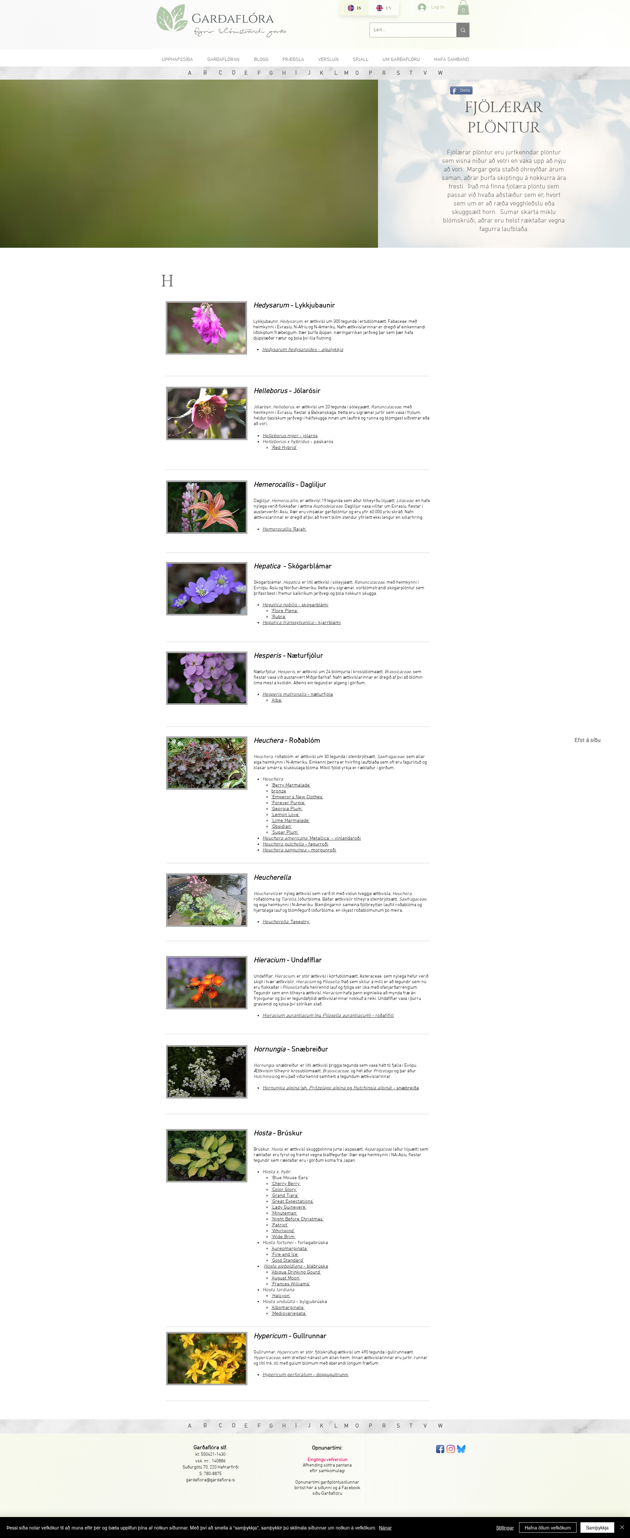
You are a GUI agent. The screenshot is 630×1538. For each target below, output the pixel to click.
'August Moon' (285, 1278)
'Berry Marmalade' (291, 785)
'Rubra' (278, 617)
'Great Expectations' (292, 1201)
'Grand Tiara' (285, 1195)
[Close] (622, 1527)
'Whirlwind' (283, 1231)
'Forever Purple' (288, 803)
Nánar (385, 1527)
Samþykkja (597, 1527)
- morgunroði (299, 850)
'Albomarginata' (287, 1308)
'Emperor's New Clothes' (297, 797)
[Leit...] (462, 30)
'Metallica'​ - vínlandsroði (311, 838)
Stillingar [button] (505, 1527)
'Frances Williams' (290, 1284)
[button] (463, 7)
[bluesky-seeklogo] (461, 1449)
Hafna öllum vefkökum (548, 1527)
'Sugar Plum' (285, 832)
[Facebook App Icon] (440, 1449)
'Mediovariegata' (288, 1313)
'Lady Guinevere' (288, 1207)
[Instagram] (451, 1449)
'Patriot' (279, 1225)
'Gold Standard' (287, 1260)
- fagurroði (295, 844)
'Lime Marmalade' (290, 821)
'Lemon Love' (285, 815)
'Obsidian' (281, 826)
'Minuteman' (284, 1213)
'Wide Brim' (283, 1237)
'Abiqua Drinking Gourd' (296, 1272)
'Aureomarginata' (289, 1249)
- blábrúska (296, 1266)
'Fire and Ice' (285, 1254)
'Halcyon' (280, 1296)
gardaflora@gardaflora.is (210, 1480)
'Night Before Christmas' (297, 1219)
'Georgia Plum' (287, 809)
